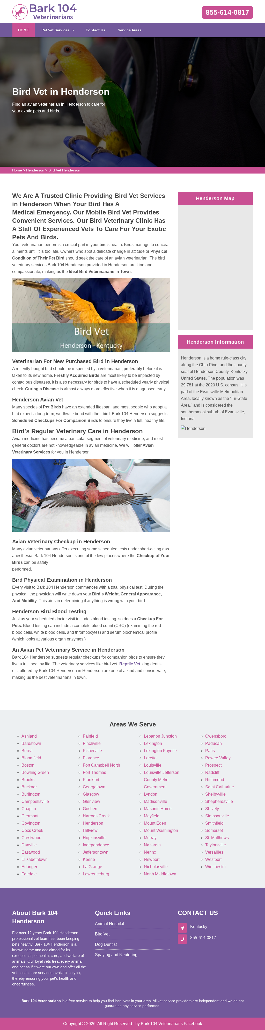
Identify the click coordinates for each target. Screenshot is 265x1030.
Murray (150, 837)
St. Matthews (217, 837)
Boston (27, 765)
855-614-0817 (227, 12)
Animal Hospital (109, 923)
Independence (96, 845)
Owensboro (215, 736)
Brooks (27, 779)
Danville (29, 845)
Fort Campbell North (101, 765)
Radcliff (212, 772)
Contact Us (95, 30)
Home (17, 170)
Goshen (90, 808)
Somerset (214, 830)
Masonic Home (158, 808)
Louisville (152, 765)
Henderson (35, 170)
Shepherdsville (219, 801)
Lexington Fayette (160, 750)
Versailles (214, 852)
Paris (210, 750)
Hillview (90, 830)
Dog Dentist (106, 944)
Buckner (29, 787)
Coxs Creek (32, 830)
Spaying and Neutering (116, 955)
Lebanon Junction (160, 736)
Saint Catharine (219, 787)
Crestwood (31, 837)
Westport (213, 859)
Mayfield (151, 816)
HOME (26, 30)
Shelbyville (215, 794)
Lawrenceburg (96, 874)
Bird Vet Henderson (64, 170)
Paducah (213, 743)
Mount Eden (155, 823)
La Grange (92, 867)
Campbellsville (35, 801)
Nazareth (152, 845)
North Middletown (160, 874)
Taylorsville (215, 845)
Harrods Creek (96, 816)
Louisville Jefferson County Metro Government (161, 779)
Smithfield (214, 823)
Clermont (29, 816)
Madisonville (155, 801)
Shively (212, 808)
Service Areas (130, 30)
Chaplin (28, 808)
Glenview (91, 801)
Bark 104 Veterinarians (162, 1023)
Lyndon (150, 794)
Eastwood (30, 852)
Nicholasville (156, 867)
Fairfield (90, 736)
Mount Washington (161, 830)
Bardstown (31, 743)
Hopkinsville (94, 837)
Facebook (193, 1023)
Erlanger (29, 867)
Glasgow (91, 794)
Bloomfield (31, 758)
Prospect (213, 765)
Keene (89, 859)
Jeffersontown (95, 852)
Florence (91, 758)
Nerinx (150, 852)
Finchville (92, 743)
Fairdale (29, 874)
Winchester (215, 867)
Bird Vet (102, 934)
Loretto (150, 758)
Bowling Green (35, 772)
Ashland (29, 736)
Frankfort (91, 779)
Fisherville (92, 750)
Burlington (30, 794)
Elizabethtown (34, 859)
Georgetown (94, 787)
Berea (27, 750)
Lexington (153, 743)
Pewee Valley (218, 758)
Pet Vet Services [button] (55, 30)
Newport (151, 859)
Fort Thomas (94, 772)
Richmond (214, 779)
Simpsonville (217, 816)
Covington (30, 823)
